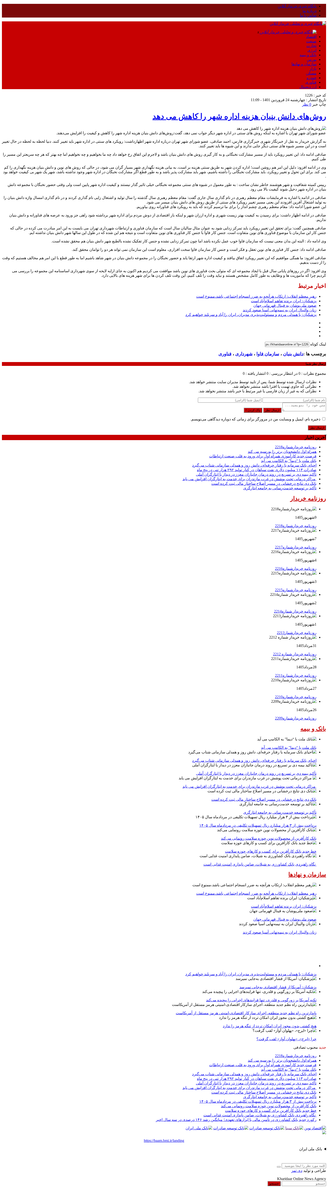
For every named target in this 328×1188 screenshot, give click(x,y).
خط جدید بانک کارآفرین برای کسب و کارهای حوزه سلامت (270, 851)
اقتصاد (311, 37)
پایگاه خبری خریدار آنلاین (297, 6)
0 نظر (306, 104)
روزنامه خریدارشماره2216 (295, 568)
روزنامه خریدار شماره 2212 (294, 654)
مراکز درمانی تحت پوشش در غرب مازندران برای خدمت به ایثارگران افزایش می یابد (249, 479)
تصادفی (299, 1047)
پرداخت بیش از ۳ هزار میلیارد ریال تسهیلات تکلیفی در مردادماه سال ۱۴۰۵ (257, 825)
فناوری (310, 82)
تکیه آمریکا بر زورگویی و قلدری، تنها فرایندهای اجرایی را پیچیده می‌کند (261, 1000)
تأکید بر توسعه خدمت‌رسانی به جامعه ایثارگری (279, 488)
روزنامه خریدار (308, 498)
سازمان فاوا (267, 353)
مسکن (311, 73)
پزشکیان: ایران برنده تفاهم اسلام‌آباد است (283, 301)
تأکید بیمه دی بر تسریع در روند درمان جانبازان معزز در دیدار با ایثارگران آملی (256, 474)
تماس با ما (308, 15)
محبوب (312, 1047)
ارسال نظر (272, 410)
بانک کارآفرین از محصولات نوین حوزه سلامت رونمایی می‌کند (268, 838)
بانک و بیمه (308, 55)
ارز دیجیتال (307, 87)
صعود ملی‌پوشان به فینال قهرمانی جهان (284, 305)
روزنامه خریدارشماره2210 (295, 697)
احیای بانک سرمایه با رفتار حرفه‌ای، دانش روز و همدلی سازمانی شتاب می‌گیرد (254, 465)
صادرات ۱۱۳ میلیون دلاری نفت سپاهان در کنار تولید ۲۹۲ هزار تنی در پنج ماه (256, 470)
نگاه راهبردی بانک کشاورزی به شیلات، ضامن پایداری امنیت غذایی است (259, 864)
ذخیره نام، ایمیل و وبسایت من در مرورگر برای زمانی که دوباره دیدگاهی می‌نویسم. (255, 419)
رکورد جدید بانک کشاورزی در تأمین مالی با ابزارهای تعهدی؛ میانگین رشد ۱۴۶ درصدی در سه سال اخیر (236, 1120)
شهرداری (244, 353)
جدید (322, 1047)
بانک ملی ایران (310, 1149)
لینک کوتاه (318, 344)
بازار (313, 69)
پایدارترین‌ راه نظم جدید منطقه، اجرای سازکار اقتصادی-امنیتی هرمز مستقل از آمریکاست (246, 1013)
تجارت (311, 46)
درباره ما (309, 11)
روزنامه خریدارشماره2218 (295, 447)
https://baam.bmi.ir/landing (164, 1141)
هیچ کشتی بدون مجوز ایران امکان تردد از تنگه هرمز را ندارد (269, 1026)
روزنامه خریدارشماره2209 (295, 718)
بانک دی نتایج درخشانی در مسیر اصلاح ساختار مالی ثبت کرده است (263, 483)
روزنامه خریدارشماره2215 (295, 590)
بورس (311, 59)
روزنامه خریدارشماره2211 (295, 675)
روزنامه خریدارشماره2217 (295, 547)
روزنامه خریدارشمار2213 (296, 633)
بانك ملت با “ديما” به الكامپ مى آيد (288, 461)
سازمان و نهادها (304, 64)
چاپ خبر (319, 104)
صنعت (311, 41)
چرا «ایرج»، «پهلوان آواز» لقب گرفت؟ (286, 1039)
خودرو (311, 78)
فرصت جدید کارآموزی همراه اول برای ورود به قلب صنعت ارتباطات (262, 456)
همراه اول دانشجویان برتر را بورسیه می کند (282, 451)
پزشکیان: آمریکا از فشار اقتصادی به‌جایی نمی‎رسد (277, 987)
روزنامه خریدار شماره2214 (295, 611)
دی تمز (296, 1171)
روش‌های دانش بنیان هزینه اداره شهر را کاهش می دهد (239, 116)
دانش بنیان (293, 353)
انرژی (311, 50)
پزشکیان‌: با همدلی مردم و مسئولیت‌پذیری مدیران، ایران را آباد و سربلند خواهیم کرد (250, 315)
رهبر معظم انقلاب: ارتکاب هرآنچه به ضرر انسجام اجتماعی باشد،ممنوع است (256, 296)
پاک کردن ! (253, 410)
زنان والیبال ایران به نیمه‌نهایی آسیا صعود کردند (279, 310)
